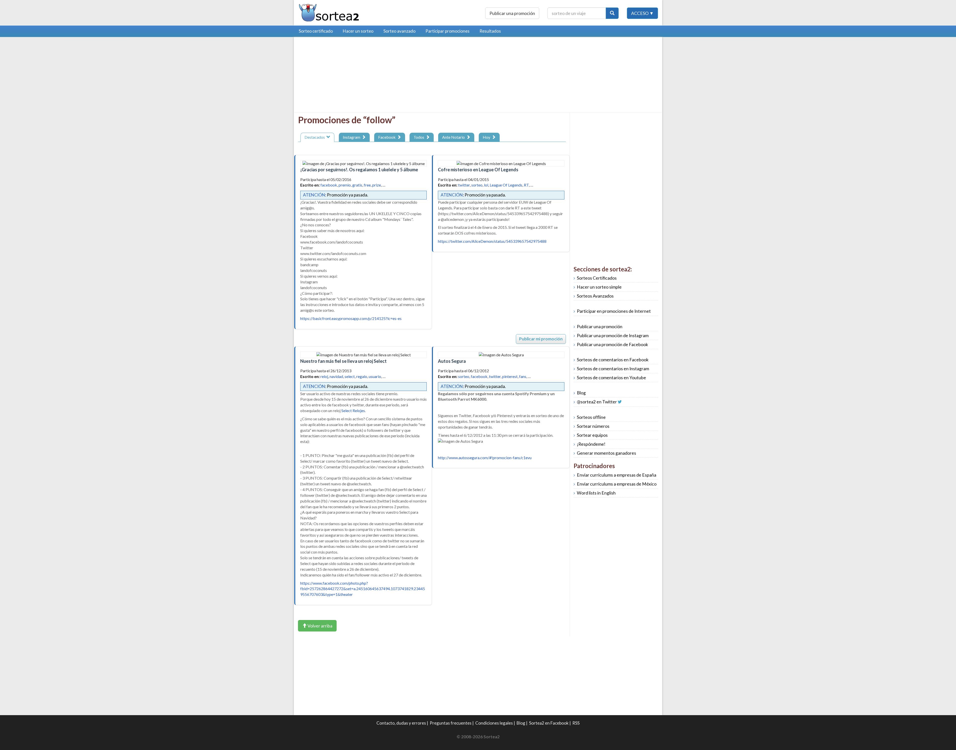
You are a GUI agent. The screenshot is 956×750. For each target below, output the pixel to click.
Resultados (490, 31)
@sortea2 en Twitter (597, 401)
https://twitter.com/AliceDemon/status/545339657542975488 (492, 241)
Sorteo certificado (316, 31)
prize (376, 185)
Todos (420, 137)
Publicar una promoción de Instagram (613, 335)
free (367, 185)
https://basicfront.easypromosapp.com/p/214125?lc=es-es (351, 318)
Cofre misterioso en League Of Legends (478, 169)
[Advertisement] (340, 76)
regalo (361, 376)
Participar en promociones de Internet (614, 311)
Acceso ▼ (642, 13)
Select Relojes (353, 410)
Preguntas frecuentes (451, 723)
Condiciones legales (494, 723)
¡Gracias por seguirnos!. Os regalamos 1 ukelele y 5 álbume (359, 169)
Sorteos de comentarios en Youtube (611, 377)
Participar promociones (447, 31)
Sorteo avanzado (399, 31)
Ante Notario (454, 137)
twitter (464, 185)
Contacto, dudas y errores (401, 723)
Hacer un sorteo (358, 31)
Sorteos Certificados (597, 278)
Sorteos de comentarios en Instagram (613, 368)
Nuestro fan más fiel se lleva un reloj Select (343, 361)
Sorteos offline (591, 417)
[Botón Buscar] (612, 13)
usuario (375, 376)
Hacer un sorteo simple (599, 287)
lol (486, 185)
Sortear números (593, 426)
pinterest (510, 376)
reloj (324, 376)
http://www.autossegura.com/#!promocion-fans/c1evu (485, 457)
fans (522, 376)
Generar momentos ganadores (606, 453)
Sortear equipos (592, 435)
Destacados (315, 137)
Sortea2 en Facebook (549, 723)
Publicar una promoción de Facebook (612, 344)
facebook (328, 185)
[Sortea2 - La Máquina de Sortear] (329, 12)
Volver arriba (319, 625)
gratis (357, 185)
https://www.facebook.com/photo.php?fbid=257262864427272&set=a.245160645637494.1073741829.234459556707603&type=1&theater (362, 589)
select (350, 376)
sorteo (476, 185)
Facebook (387, 137)
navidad (336, 376)
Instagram (352, 137)
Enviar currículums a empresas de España (616, 475)
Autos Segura (452, 361)
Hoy (487, 137)
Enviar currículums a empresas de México (617, 484)
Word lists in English (596, 493)
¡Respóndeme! (591, 444)
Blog (581, 392)
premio (345, 185)
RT (526, 185)
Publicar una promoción (512, 13)
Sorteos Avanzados (595, 296)
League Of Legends (506, 185)
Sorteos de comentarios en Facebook (613, 359)
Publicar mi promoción (541, 338)
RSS (576, 723)
